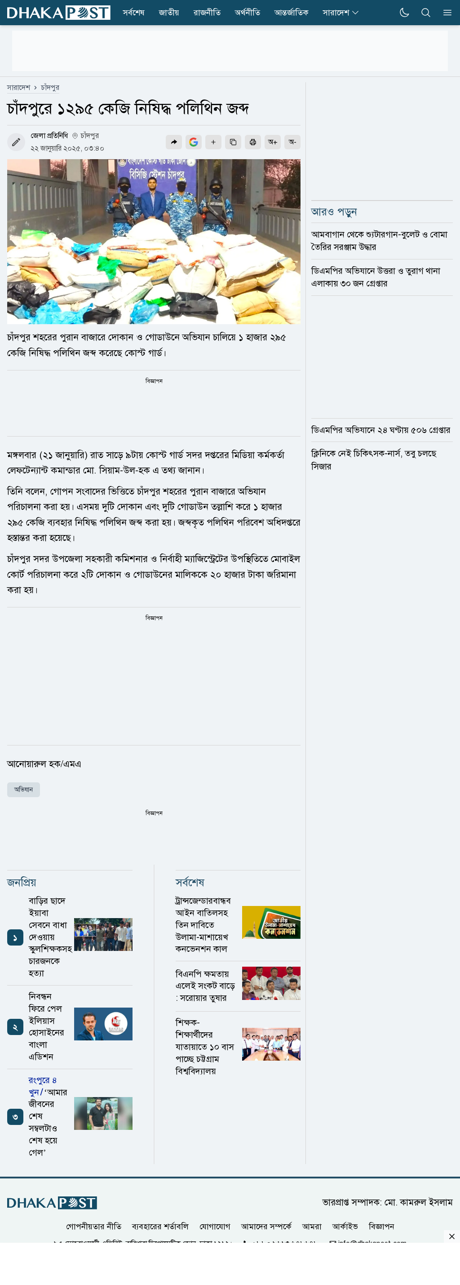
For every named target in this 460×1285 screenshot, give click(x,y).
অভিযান (23, 790)
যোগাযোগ (214, 1226)
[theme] (404, 12)
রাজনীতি (207, 13)
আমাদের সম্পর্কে (266, 1226)
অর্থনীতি (247, 13)
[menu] (445, 12)
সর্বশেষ (134, 13)
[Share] (174, 142)
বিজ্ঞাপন (381, 1226)
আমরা (312, 1226)
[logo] (59, 12)
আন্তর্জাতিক (291, 13)
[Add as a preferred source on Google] (194, 142)
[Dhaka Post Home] (52, 1202)
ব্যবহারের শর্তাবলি (160, 1226)
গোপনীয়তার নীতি (93, 1226)
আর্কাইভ (345, 1226)
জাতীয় (169, 13)
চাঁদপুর (50, 87)
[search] (426, 12)
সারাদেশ (336, 13)
